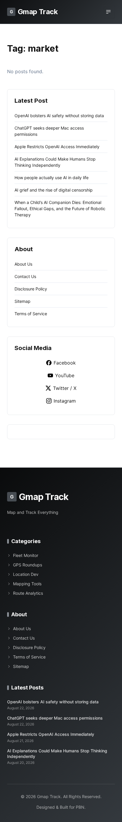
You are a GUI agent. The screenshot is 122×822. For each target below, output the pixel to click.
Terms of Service (31, 313)
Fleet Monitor (25, 555)
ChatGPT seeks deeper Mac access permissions (55, 717)
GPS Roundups (27, 564)
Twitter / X (64, 388)
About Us (23, 264)
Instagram (65, 401)
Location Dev (25, 574)
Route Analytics (28, 593)
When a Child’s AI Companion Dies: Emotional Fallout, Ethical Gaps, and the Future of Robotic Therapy (60, 208)
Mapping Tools (27, 583)
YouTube (64, 375)
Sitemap (22, 301)
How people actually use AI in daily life (52, 177)
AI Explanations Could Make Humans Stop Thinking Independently (57, 753)
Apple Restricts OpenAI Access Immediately (57, 146)
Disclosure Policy (31, 288)
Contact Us (25, 276)
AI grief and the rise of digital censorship (54, 189)
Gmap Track (33, 11)
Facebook (65, 363)
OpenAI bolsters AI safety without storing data (59, 115)
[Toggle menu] (108, 11)
